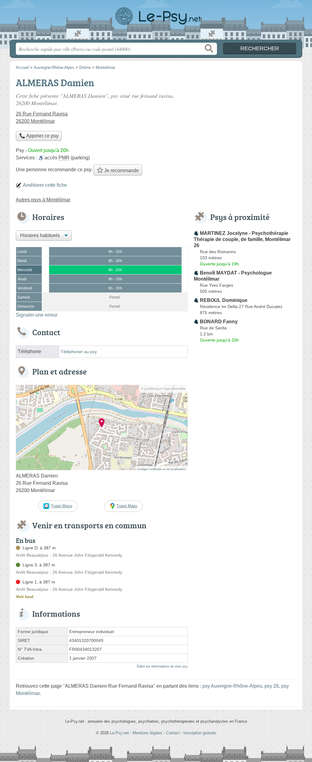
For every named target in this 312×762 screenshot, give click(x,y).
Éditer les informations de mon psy (162, 666)
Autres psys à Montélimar (43, 199)
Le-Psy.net (156, 21)
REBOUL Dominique (223, 300)
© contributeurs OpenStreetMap (163, 388)
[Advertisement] (245, 117)
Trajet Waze (61, 506)
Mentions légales (147, 733)
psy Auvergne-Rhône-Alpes (232, 686)
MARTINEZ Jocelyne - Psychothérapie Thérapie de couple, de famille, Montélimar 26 (242, 239)
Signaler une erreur (37, 314)
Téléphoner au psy (79, 351)
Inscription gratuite (199, 733)
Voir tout (25, 596)
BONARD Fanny (219, 321)
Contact (173, 733)
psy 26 (271, 686)
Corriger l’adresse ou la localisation (161, 469)
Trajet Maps (126, 506)
